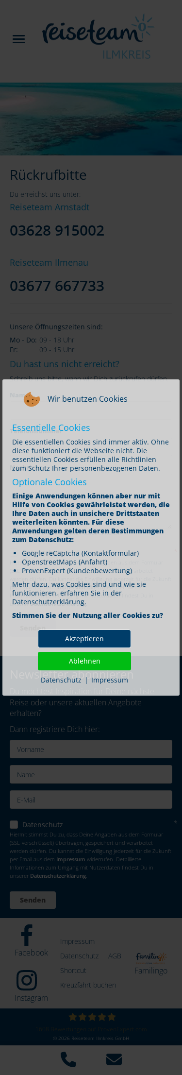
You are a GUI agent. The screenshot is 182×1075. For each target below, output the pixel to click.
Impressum (109, 679)
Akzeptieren (84, 638)
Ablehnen (84, 660)
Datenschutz (61, 679)
